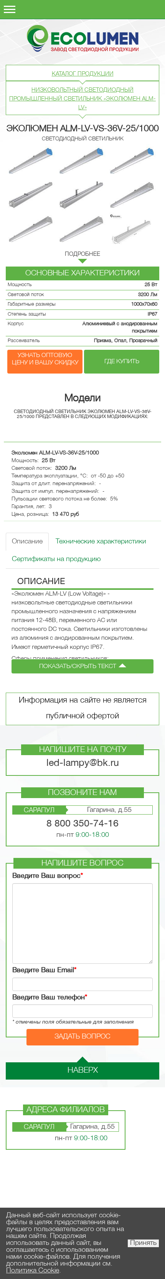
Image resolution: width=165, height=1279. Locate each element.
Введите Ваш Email (44, 970)
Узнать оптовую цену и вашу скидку (45, 359)
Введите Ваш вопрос (47, 876)
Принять (143, 1243)
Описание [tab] (27, 541)
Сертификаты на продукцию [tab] (56, 559)
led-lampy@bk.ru (82, 763)
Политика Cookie (32, 1270)
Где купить (121, 361)
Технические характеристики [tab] (101, 541)
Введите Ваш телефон (49, 997)
